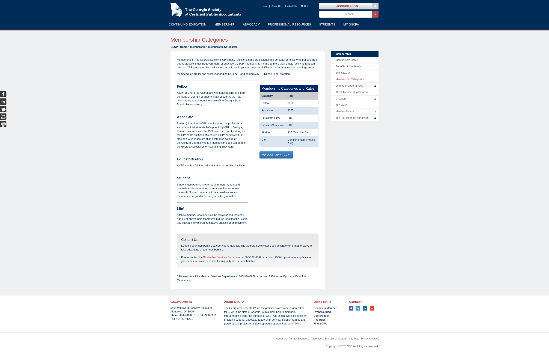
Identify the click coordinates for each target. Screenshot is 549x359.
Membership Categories (223, 46)
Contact (342, 338)
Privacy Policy (369, 338)
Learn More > (295, 323)
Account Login (347, 6)
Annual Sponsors (299, 338)
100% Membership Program (352, 92)
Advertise (320, 319)
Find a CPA (291, 6)
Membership (197, 46)
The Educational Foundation (352, 117)
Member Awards (345, 111)
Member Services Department (223, 257)
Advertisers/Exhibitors (323, 338)
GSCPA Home (178, 46)
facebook (351, 308)
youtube (372, 308)
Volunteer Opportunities (349, 85)
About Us (276, 6)
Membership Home (347, 60)
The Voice (341, 105)
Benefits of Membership (349, 66)
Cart (306, 6)
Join (265, 6)
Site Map (354, 338)
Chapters (341, 98)
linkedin (365, 308)
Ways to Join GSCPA (276, 155)
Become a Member (325, 308)
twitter (358, 308)
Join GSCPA (343, 72)
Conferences (321, 315)
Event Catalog (322, 312)
